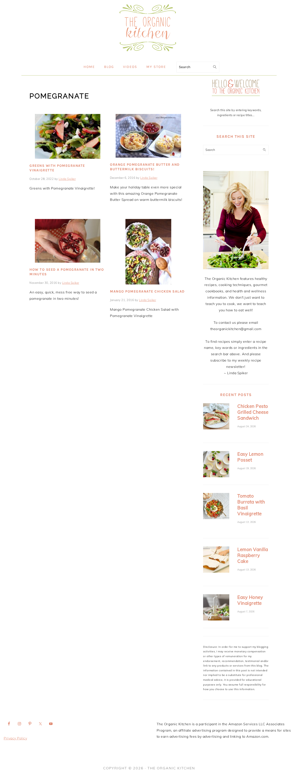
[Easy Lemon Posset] (216, 465)
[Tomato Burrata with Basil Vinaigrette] (216, 507)
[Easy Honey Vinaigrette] (216, 608)
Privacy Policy (15, 738)
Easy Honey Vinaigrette (250, 600)
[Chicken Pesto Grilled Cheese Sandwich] (216, 417)
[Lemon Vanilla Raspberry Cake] (216, 560)
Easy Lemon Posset (250, 457)
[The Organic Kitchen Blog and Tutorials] (149, 55)
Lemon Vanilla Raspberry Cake (252, 555)
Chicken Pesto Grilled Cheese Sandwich (252, 412)
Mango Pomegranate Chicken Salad (147, 291)
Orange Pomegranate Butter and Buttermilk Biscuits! (145, 166)
